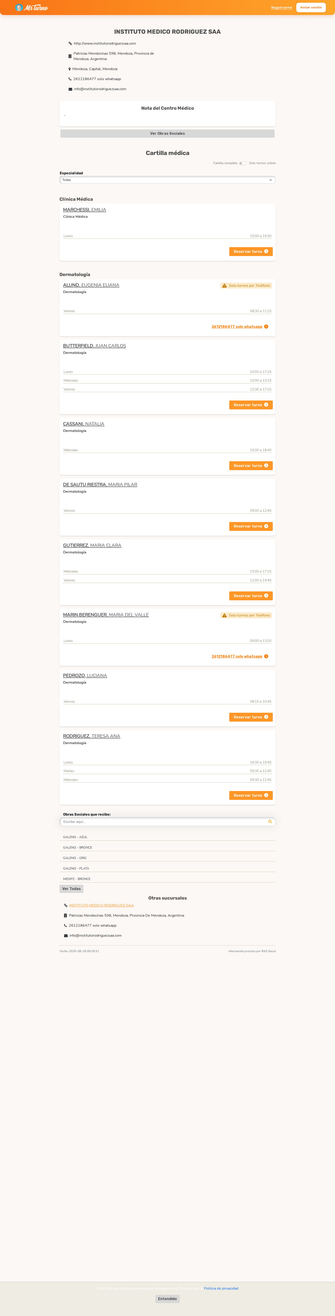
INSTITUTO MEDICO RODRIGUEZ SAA (101, 905)
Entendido (167, 1299)
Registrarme (281, 7)
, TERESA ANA (91, 736)
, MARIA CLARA (92, 545)
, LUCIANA (85, 675)
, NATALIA (83, 424)
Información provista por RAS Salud (252, 951)
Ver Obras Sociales (167, 133)
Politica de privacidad (221, 1288)
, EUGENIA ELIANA (91, 285)
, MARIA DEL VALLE (106, 615)
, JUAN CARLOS (94, 346)
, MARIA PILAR (100, 485)
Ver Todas (71, 889)
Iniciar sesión (311, 7)
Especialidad (71, 173)
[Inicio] (31, 7)
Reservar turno (248, 251)
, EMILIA (84, 210)
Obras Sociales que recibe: (87, 814)
